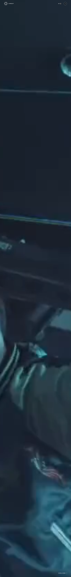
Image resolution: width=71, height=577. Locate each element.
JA (58, 3)
